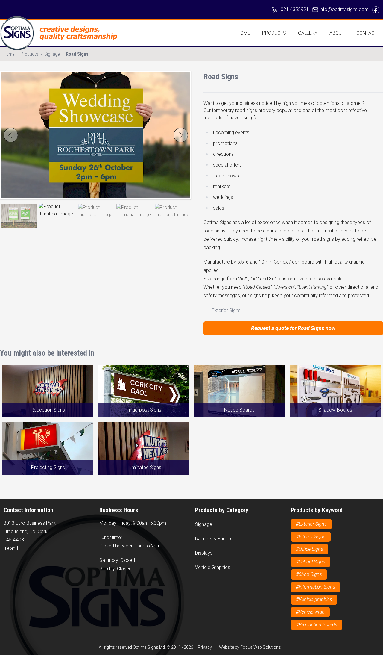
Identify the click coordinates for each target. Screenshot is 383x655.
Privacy (205, 647)
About (336, 33)
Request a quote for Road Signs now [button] (293, 328)
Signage (52, 54)
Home (243, 33)
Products (274, 33)
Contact (366, 33)
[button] (18, 216)
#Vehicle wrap (310, 612)
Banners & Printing (214, 538)
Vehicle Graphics (212, 567)
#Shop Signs (309, 574)
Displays (203, 553)
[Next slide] (181, 135)
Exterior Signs (226, 310)
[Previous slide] (11, 135)
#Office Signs (309, 549)
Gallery (307, 33)
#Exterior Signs (311, 524)
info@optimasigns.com (344, 9)
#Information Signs (315, 587)
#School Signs (310, 562)
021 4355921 (295, 9)
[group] (95, 135)
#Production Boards (316, 624)
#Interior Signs (311, 536)
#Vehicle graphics (314, 599)
